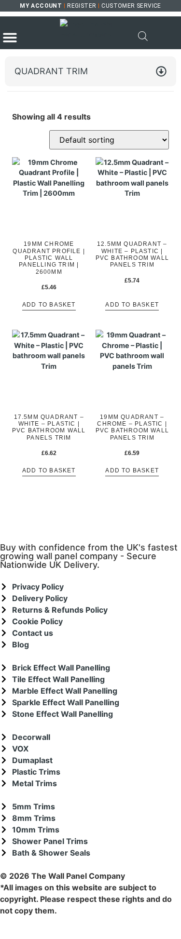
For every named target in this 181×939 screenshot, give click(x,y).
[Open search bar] (143, 36)
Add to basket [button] (49, 305)
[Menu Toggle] (9, 37)
